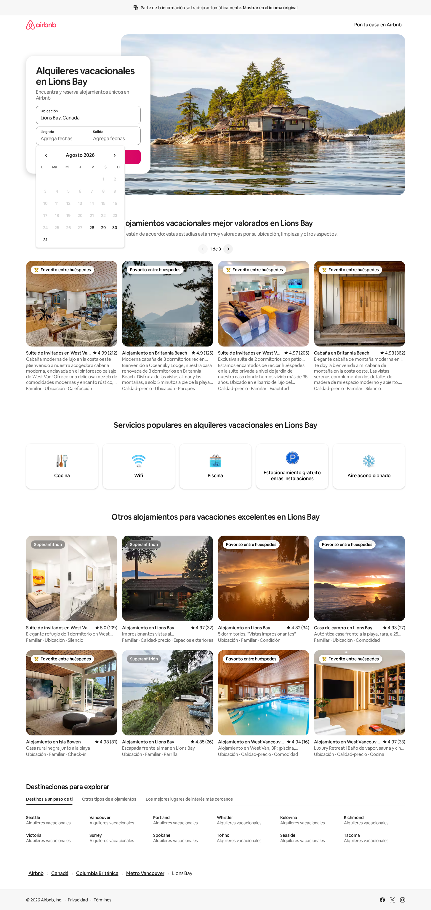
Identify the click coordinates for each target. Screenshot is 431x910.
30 (114, 227)
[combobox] (88, 117)
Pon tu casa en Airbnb (378, 25)
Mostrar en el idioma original (270, 7)
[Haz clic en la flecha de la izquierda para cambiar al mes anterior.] (46, 155)
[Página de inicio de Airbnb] (41, 24)
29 (103, 227)
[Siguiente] (228, 249)
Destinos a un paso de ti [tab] (49, 799)
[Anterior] (203, 249)
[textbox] (62, 138)
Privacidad (78, 900)
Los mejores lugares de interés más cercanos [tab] (189, 799)
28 (91, 227)
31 (45, 239)
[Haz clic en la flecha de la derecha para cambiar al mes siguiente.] (114, 155)
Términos (102, 900)
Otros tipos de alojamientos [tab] (109, 799)
